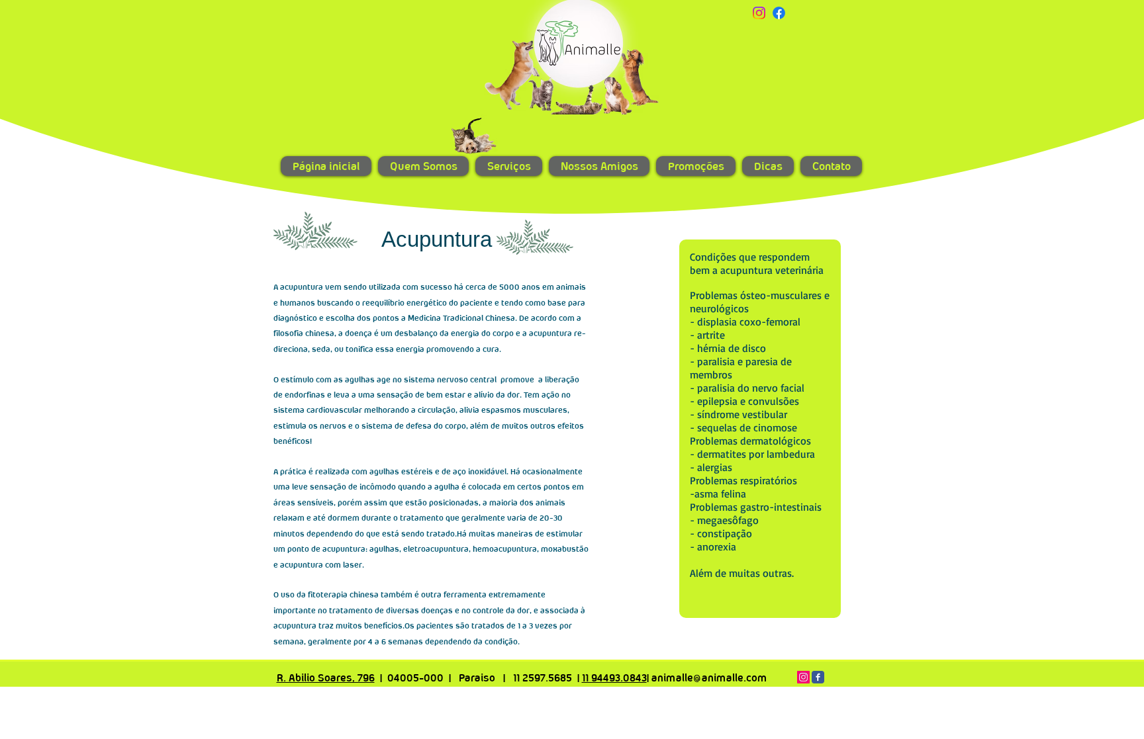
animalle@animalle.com (709, 678)
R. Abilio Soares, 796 (326, 678)
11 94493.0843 (614, 678)
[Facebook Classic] (818, 677)
